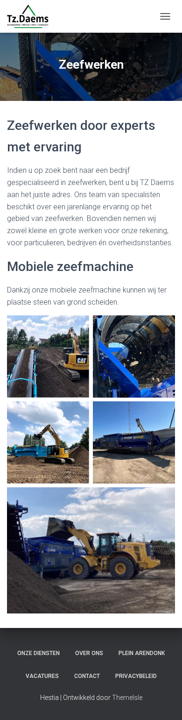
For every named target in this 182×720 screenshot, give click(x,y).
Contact (87, 676)
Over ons (89, 653)
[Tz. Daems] (31, 16)
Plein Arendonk (142, 653)
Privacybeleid (136, 676)
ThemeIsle (127, 697)
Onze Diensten (38, 653)
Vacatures (42, 676)
